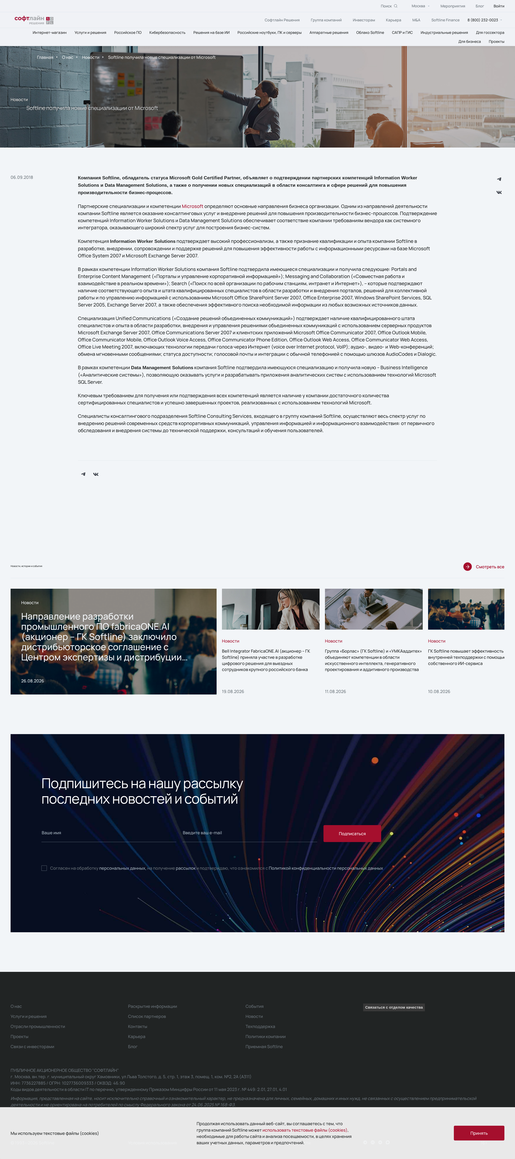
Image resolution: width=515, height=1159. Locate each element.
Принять (479, 1133)
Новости (90, 57)
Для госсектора (490, 32)
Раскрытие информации (152, 1006)
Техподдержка (260, 1026)
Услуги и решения (90, 32)
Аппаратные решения (329, 32)
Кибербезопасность (167, 32)
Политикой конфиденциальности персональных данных (326, 868)
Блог (480, 5)
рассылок (186, 868)
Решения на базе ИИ (211, 32)
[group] (114, 641)
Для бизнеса (469, 41)
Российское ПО (127, 32)
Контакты (137, 1026)
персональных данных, (122, 868)
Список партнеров (147, 1016)
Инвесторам (364, 19)
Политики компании (266, 1036)
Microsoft (192, 206)
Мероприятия (453, 5)
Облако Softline (370, 32)
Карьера (393, 19)
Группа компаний (326, 19)
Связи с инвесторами (32, 1046)
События (255, 1006)
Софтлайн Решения (282, 19)
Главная (45, 57)
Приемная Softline (264, 1046)
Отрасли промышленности (38, 1026)
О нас (67, 57)
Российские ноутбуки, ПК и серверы (270, 32)
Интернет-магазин (50, 32)
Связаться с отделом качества (394, 1007)
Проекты (496, 41)
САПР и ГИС (402, 32)
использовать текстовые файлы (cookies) (304, 1130)
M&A (416, 19)
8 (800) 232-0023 (483, 20)
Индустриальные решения (444, 32)
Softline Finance (445, 19)
